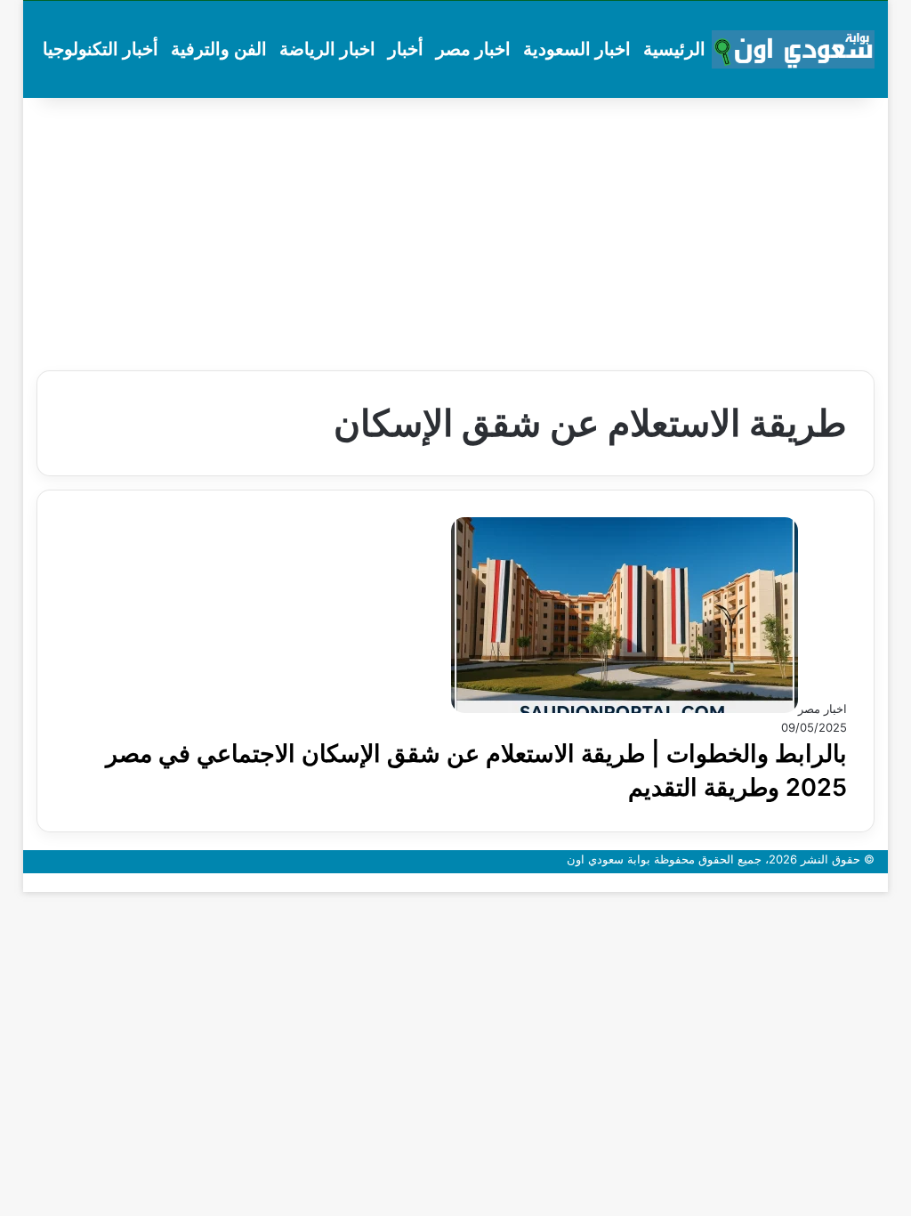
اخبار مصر (473, 49)
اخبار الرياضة (327, 49)
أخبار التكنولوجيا (100, 49)
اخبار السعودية (577, 49)
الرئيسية (674, 49)
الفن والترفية (219, 49)
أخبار (405, 49)
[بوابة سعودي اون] (793, 49)
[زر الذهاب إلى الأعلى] (883, 882)
